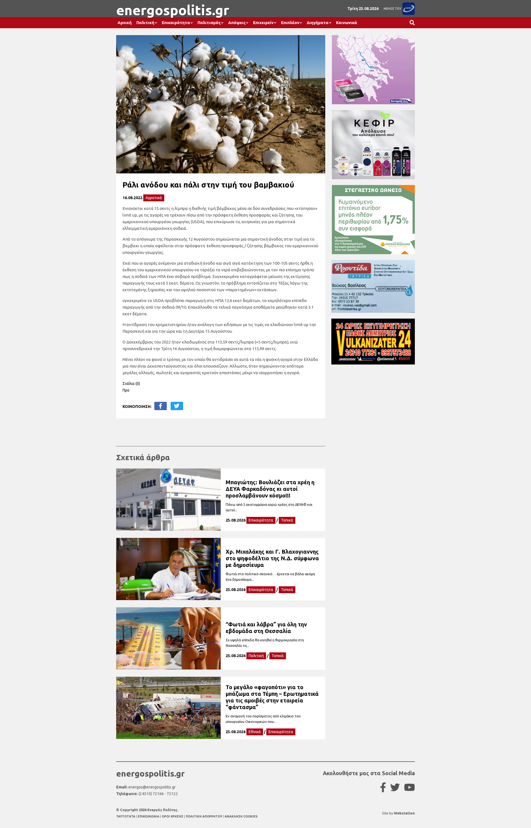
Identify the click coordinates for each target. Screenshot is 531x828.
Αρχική (125, 22)
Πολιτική (145, 22)
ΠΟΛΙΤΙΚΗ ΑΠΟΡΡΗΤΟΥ (204, 816)
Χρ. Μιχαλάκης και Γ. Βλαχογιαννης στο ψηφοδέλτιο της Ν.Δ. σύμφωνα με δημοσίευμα (272, 558)
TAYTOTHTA (126, 816)
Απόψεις (237, 22)
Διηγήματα (318, 22)
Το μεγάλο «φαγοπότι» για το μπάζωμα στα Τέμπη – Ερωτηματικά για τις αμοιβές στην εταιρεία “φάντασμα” (272, 697)
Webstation (404, 813)
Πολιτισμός (209, 22)
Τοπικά (287, 520)
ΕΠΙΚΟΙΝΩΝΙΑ (149, 816)
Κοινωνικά (346, 22)
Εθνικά (255, 732)
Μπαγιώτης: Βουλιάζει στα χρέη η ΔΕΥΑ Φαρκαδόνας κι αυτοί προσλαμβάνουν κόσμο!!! (270, 489)
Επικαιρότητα (176, 22)
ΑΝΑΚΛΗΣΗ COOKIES (241, 816)
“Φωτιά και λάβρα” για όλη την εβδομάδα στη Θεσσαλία (266, 627)
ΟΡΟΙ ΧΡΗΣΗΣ (173, 816)
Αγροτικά (153, 198)
